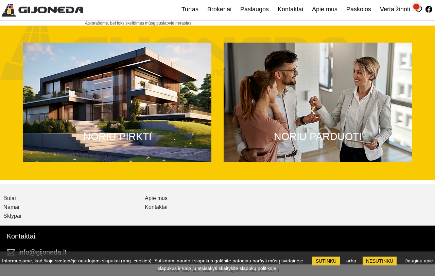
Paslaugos (254, 9)
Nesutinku (379, 261)
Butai (9, 198)
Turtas (189, 9)
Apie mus (324, 9)
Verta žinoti (395, 9)
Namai (11, 207)
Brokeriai (219, 9)
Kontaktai (290, 9)
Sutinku (326, 261)
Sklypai (12, 216)
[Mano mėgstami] (419, 8)
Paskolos (358, 9)
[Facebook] (429, 8)
